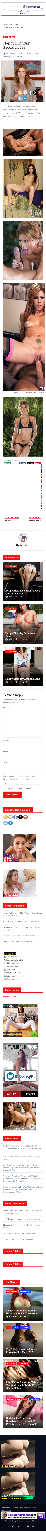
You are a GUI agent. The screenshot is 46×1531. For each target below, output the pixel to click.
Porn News (11, 1363)
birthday (36, 53)
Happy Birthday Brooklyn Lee (16, 45)
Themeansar (6, 1510)
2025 (8, 1327)
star (21, 57)
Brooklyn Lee (9, 57)
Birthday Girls (9, 37)
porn (17, 57)
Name (6, 740)
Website (6, 762)
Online (9, 996)
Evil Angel (10, 1399)
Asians (16, 1327)
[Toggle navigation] (4, 9)
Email (6, 751)
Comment (7, 707)
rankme (13, 53)
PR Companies (12, 1291)
